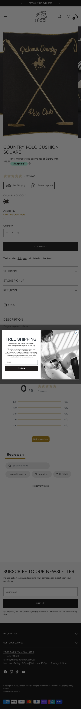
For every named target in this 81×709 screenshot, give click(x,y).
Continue (21, 368)
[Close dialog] (76, 332)
